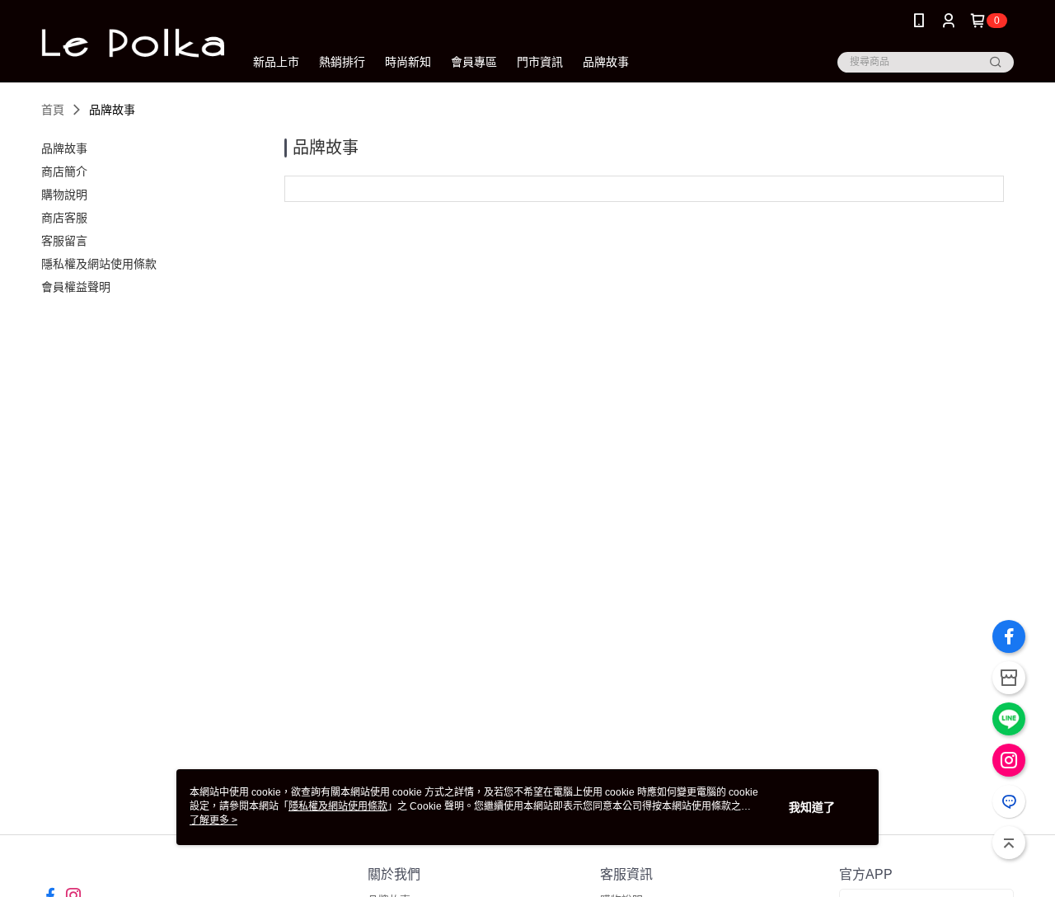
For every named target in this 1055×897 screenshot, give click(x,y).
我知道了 (812, 807)
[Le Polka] (132, 43)
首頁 (52, 109)
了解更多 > (213, 820)
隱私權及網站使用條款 (337, 806)
